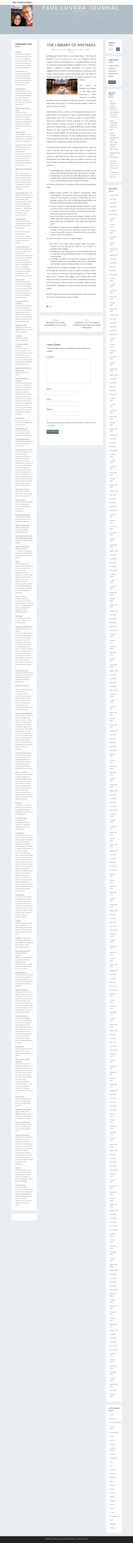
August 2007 (114, 1330)
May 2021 (113, 503)
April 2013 (113, 986)
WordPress (71, 1539)
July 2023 (113, 379)
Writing (112, 1528)
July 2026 (113, 199)
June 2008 (113, 1278)
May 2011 (113, 1102)
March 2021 (113, 510)
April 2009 (113, 1226)
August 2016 (114, 791)
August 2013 (114, 971)
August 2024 (114, 315)
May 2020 (113, 563)
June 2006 (113, 1390)
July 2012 (113, 1034)
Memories (113, 1473)
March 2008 (113, 1290)
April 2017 (113, 746)
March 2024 (113, 334)
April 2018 (113, 686)
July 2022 (113, 439)
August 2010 (114, 1150)
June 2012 (113, 1038)
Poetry (112, 1489)
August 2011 (114, 1090)
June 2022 (113, 443)
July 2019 (113, 615)
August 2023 (114, 375)
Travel (112, 1512)
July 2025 (113, 259)
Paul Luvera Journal (22, 2)
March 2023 (113, 394)
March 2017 (113, 750)
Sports (112, 1508)
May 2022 (113, 447)
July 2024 (113, 319)
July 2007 (113, 1334)
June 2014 (113, 918)
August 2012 (114, 1030)
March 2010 (113, 1170)
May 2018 (113, 682)
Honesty (112, 1454)
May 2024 (113, 327)
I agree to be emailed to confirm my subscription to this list (113, 71)
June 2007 (113, 1338)
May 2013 (113, 982)
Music (112, 1481)
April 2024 (113, 330)
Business (113, 1419)
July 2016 (113, 795)
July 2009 (113, 1214)
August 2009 (114, 1210)
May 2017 (113, 742)
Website (49, 409)
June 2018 (113, 679)
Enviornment (114, 1432)
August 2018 (114, 671)
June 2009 (113, 1218)
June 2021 (113, 499)
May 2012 (113, 1042)
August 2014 (114, 911)
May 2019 (113, 623)
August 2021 (114, 491)
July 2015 (113, 855)
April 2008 (113, 1286)
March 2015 (113, 870)
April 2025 (113, 271)
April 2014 (113, 926)
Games (112, 1440)
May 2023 (113, 387)
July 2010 (113, 1154)
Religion (112, 1501)
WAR (111, 1520)
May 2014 (113, 922)
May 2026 (113, 207)
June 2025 (113, 263)
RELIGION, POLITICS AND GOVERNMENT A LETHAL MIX (55, 322)
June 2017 (113, 738)
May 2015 (113, 862)
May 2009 (113, 1222)
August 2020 (114, 551)
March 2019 (113, 630)
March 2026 (113, 214)
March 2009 (113, 1230)
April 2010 (113, 1166)
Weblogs (113, 1524)
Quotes (112, 1497)
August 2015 (114, 851)
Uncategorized (115, 1516)
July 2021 (113, 495)
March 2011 (113, 1110)
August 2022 (114, 435)
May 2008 (113, 1282)
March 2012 (113, 1050)
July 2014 (113, 914)
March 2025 (113, 274)
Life (50, 306)
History (112, 1444)
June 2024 (113, 323)
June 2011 (113, 1098)
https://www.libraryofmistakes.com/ (68, 59)
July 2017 (113, 735)
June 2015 (113, 858)
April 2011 (113, 1106)
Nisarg (85, 1539)
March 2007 (113, 1350)
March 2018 (113, 690)
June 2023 (113, 383)
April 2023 (113, 390)
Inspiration (113, 1458)
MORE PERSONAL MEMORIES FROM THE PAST (113, 125)
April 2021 (113, 506)
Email (49, 399)
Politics (112, 1493)
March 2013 (113, 990)
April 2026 (113, 211)
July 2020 (113, 555)
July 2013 (113, 974)
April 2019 (113, 626)
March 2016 (113, 810)
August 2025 (114, 255)
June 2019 (113, 619)
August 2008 (114, 1270)
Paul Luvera (74, 49)
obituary (112, 1485)
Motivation (113, 1477)
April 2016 (113, 806)
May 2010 (113, 1162)
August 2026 (114, 195)
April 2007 (113, 1346)
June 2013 (113, 978)
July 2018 (113, 675)
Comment (51, 357)
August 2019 (114, 611)
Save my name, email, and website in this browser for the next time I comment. (71, 424)
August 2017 (114, 731)
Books (112, 1415)
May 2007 (113, 1342)
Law (111, 1462)
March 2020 (113, 570)
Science (112, 1504)
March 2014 (113, 930)
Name (49, 389)
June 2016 (113, 798)
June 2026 (113, 203)
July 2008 (113, 1274)
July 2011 (113, 1094)
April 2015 (113, 866)
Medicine (113, 1470)
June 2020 (113, 559)
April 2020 (113, 566)
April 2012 (113, 1046)
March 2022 (113, 450)
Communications (115, 1422)
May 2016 (113, 802)
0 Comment (86, 49)
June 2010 (113, 1158)
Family (112, 1436)
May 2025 (113, 267)
